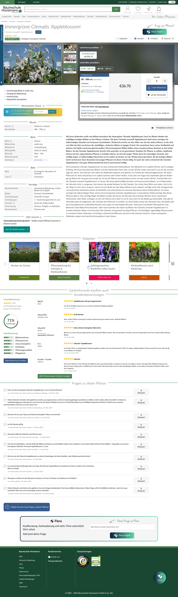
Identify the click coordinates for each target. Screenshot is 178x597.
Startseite (4, 21)
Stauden (17, 16)
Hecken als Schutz (20, 265)
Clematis (90, 16)
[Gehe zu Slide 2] (91, 283)
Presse (21, 568)
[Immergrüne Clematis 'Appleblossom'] (33, 63)
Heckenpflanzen (33, 16)
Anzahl (157, 77)
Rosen (44, 16)
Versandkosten (103, 107)
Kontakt (152, 2)
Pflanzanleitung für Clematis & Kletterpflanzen (61, 268)
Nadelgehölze (66, 16)
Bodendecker (54, 16)
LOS (116, 9)
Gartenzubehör (114, 16)
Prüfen (52, 112)
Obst (24, 16)
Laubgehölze (7, 16)
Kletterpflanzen (79, 16)
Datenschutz (24, 572)
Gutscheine (122, 2)
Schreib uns (55, 557)
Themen (125, 16)
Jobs (21, 564)
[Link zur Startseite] (12, 9)
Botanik (36, 2)
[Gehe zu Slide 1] (86, 283)
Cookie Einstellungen (27, 579)
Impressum (23, 587)
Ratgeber (22, 2)
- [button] (148, 81)
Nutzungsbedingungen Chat (29, 575)
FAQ (20, 556)
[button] (122, 38)
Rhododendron (101, 16)
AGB (21, 583)
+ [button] (165, 81)
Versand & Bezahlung (138, 2)
